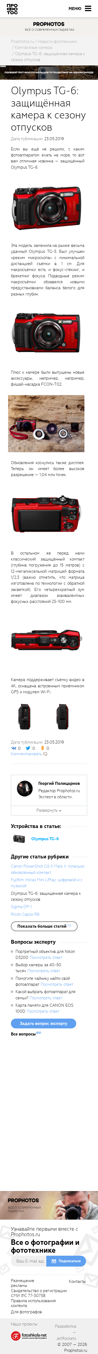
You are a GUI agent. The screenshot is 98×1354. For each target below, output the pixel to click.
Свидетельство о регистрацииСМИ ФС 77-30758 (39, 1293)
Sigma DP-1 (21, 906)
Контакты (77, 1281)
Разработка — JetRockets (65, 1332)
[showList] (44, 926)
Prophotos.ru (75, 1350)
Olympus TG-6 (45, 839)
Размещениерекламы (22, 1283)
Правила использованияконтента (33, 1303)
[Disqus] (49, 1116)
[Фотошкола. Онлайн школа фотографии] (29, 1336)
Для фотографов (26, 1312)
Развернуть (47, 810)
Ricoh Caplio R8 (25, 914)
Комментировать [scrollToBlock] (26, 754)
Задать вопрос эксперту (43, 1023)
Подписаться (70, 1261)
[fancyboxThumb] (46, 206)
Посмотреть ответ (46, 957)
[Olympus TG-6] (19, 838)
